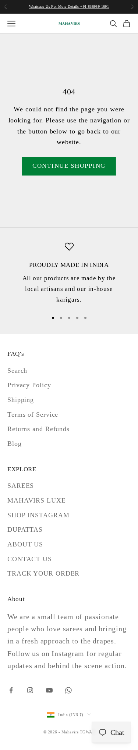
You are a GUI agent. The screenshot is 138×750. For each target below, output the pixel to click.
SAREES (20, 485)
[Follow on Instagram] (30, 690)
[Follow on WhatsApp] (68, 690)
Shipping (20, 399)
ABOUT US (25, 544)
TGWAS (87, 732)
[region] (69, 273)
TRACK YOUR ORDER (43, 573)
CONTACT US (29, 559)
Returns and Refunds (38, 429)
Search (17, 370)
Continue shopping (69, 165)
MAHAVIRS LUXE (36, 500)
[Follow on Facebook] (11, 690)
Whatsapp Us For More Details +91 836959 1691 (69, 6)
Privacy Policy (29, 385)
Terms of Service (32, 414)
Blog (14, 443)
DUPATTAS (25, 529)
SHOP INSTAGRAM (38, 515)
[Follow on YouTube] (49, 690)
